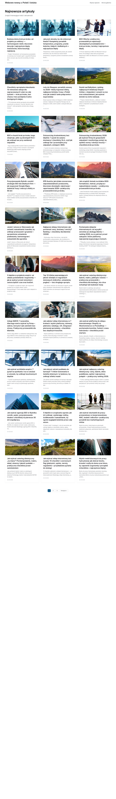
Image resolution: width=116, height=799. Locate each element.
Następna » (64, 490)
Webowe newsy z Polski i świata (21, 2)
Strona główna (106, 3)
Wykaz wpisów (95, 3)
